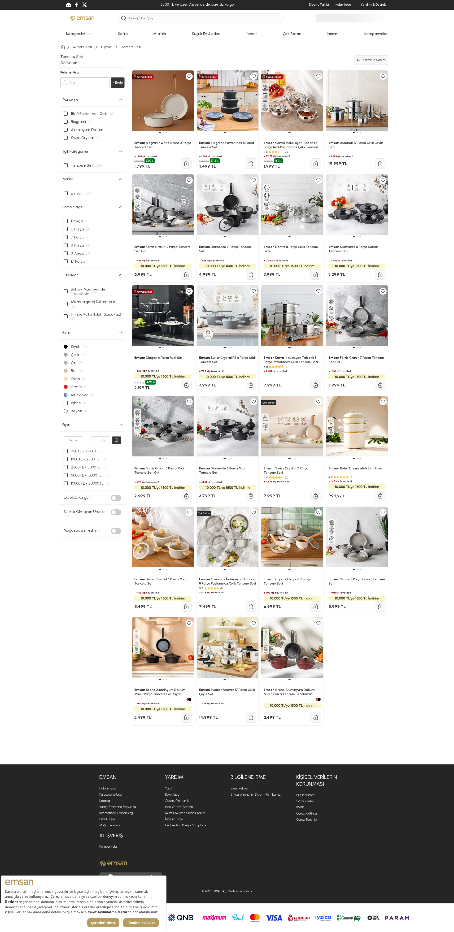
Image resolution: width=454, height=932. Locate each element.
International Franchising (116, 813)
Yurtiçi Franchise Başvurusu (117, 807)
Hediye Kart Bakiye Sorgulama (186, 825)
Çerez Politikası (306, 813)
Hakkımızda (107, 788)
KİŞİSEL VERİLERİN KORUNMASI (316, 780)
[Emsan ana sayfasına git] (113, 863)
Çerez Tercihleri (307, 820)
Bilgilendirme (305, 795)
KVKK (300, 807)
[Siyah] (190, 699)
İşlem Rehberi (240, 788)
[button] (160, 679)
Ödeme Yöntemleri (178, 801)
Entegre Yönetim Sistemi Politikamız (256, 795)
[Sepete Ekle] (186, 606)
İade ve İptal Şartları (179, 807)
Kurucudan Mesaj (110, 795)
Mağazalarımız (109, 825)
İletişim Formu (174, 819)
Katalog (104, 801)
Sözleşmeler (305, 801)
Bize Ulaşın (107, 819)
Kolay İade (172, 795)
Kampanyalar (108, 847)
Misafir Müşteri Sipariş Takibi (185, 813)
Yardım (170, 788)
